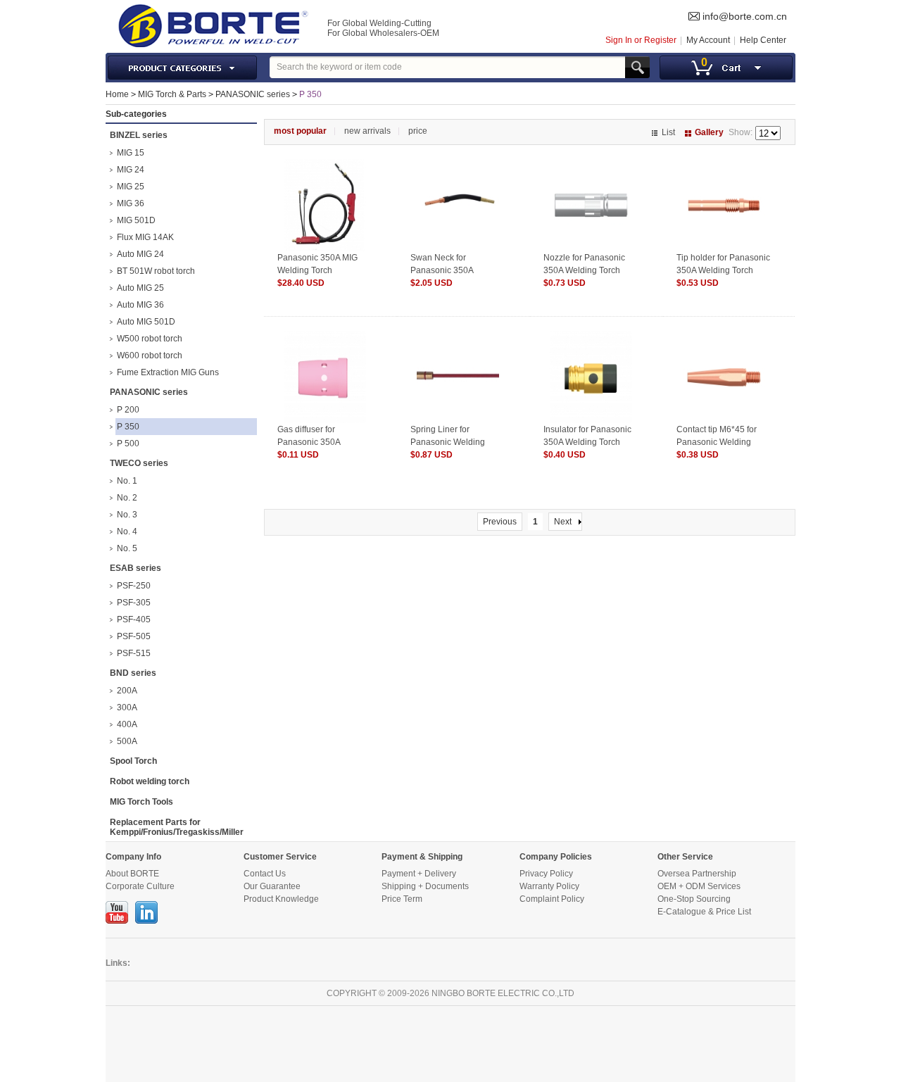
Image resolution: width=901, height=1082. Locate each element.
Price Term (402, 899)
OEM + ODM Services (699, 886)
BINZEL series (139, 135)
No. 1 (127, 481)
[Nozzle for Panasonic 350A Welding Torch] (591, 165)
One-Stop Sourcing (694, 899)
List (668, 132)
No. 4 (127, 531)
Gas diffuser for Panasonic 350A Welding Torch (308, 442)
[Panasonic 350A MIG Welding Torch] (325, 165)
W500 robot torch (149, 339)
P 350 (310, 94)
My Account (708, 40)
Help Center (763, 40)
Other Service (685, 857)
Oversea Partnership (696, 874)
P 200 (128, 410)
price (417, 131)
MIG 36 (130, 203)
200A (127, 691)
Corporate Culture (140, 886)
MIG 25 (130, 186)
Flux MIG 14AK (145, 237)
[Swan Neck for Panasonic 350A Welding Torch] (458, 165)
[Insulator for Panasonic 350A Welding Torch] (591, 337)
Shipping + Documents (425, 886)
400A (127, 724)
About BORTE (132, 874)
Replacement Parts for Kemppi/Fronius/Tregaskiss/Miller (177, 827)
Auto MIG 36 (140, 305)
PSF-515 (134, 653)
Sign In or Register (640, 40)
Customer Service (280, 857)
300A (127, 707)
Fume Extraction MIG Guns (168, 372)
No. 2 (127, 498)
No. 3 (127, 515)
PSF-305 (134, 603)
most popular (300, 131)
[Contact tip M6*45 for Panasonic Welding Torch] (724, 337)
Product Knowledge (281, 899)
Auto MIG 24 (140, 254)
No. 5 (127, 548)
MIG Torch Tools (141, 802)
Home (117, 94)
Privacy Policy (546, 874)
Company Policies (555, 857)
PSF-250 (134, 586)
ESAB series (135, 568)
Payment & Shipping (422, 857)
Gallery (709, 132)
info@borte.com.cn (744, 16)
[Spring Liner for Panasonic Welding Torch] (458, 337)
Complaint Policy (551, 899)
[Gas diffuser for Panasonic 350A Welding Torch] (325, 337)
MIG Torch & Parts (172, 94)
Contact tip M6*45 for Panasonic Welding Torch (716, 442)
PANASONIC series (252, 94)
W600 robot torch (149, 355)
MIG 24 (130, 170)
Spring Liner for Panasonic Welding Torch (447, 442)
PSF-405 (134, 619)
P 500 (128, 443)
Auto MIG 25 (140, 288)
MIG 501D (136, 220)
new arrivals (367, 131)
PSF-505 (134, 636)
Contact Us (265, 874)
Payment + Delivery (419, 874)
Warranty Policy (549, 886)
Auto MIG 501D (146, 322)
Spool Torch (133, 761)
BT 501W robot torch (156, 271)
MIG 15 (130, 153)
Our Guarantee (272, 886)
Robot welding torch (149, 781)
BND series (133, 673)
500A (127, 741)
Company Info (133, 857)
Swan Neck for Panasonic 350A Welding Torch (441, 270)
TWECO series (139, 463)
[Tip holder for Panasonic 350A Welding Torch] (724, 165)
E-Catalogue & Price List (704, 912)
